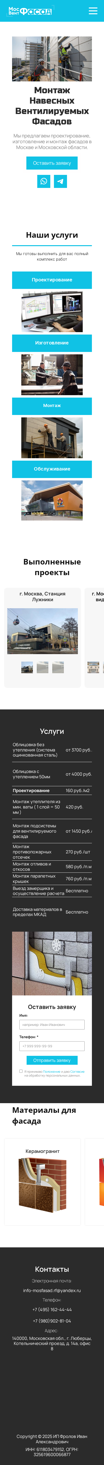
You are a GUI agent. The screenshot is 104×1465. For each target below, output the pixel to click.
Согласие (77, 1071)
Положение (51, 1071)
